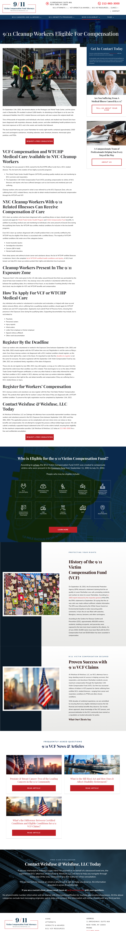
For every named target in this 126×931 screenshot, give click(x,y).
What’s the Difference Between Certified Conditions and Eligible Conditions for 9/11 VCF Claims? (34, 823)
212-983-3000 (65, 428)
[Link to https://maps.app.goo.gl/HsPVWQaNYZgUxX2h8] (47, 3)
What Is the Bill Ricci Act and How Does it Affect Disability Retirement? (92, 780)
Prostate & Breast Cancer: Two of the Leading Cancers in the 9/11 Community (34, 780)
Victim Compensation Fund (56, 220)
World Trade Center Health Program (30, 220)
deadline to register (63, 356)
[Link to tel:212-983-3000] (99, 3)
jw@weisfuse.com (113, 53)
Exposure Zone (58, 468)
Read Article (33, 788)
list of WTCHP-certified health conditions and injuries (44, 258)
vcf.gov (36, 465)
